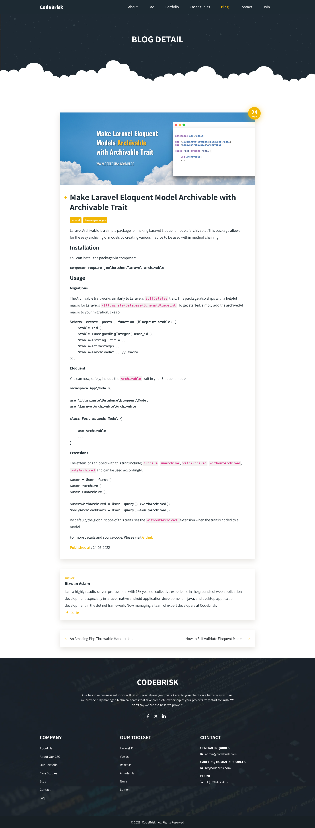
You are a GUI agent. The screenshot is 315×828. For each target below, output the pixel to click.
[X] (72, 612)
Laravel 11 (127, 748)
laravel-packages (95, 220)
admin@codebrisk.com (221, 754)
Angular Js (127, 773)
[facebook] (67, 612)
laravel (75, 220)
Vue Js (124, 756)
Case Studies (48, 773)
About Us (46, 748)
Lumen (125, 789)
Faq (42, 798)
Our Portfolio (49, 765)
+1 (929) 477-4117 (217, 782)
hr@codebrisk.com (218, 768)
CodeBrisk (51, 7)
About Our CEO (50, 756)
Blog (43, 781)
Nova (123, 781)
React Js (125, 765)
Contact (45, 789)
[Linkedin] (78, 612)
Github (147, 537)
